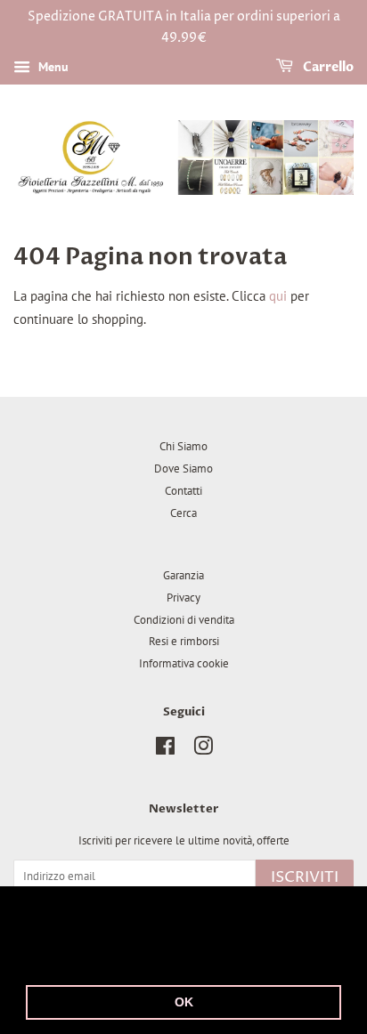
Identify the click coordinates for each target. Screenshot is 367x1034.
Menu (52, 67)
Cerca (183, 513)
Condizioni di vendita (184, 619)
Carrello (327, 67)
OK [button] (184, 1002)
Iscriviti (304, 877)
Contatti (183, 490)
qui (278, 295)
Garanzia (183, 575)
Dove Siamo (183, 468)
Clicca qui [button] (153, 956)
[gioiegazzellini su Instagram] (203, 749)
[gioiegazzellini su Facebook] (165, 749)
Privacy (183, 597)
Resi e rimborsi (184, 641)
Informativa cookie (184, 663)
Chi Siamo (183, 446)
